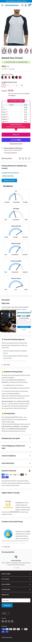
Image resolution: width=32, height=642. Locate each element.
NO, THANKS (24, 329)
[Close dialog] (31, 311)
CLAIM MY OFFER (24, 326)
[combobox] (18, 323)
